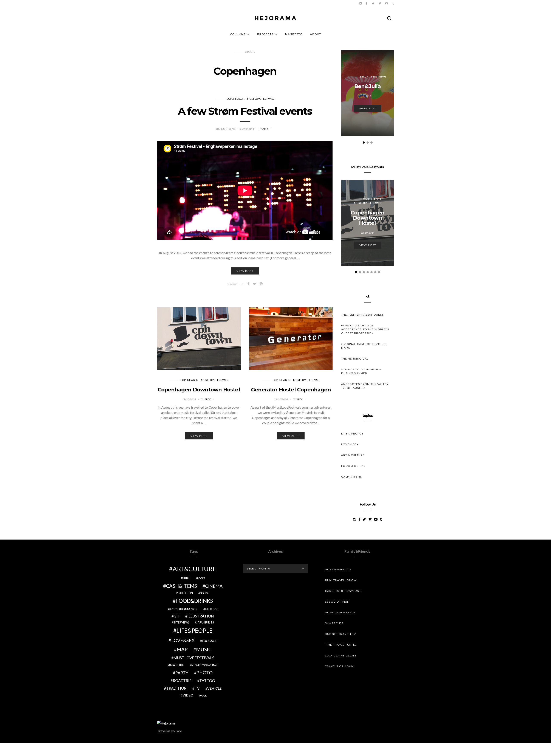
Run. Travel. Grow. (341, 580)
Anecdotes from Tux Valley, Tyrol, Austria (365, 385)
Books (201, 578)
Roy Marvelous (338, 569)
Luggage (209, 641)
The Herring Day (354, 358)
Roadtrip (182, 680)
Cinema (214, 586)
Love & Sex (350, 444)
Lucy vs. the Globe (340, 655)
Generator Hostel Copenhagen (291, 389)
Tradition (176, 688)
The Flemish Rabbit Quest (362, 314)
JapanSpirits (205, 622)
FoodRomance (184, 609)
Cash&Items (181, 586)
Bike (186, 578)
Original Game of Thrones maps (363, 345)
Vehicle (214, 688)
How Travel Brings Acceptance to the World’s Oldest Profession (365, 329)
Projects (265, 34)
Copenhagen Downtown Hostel (199, 389)
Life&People (194, 630)
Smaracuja (334, 623)
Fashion (204, 593)
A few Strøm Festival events (245, 111)
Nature (177, 665)
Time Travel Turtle (341, 644)
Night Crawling (204, 665)
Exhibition (185, 593)
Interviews (378, 76)
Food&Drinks (194, 601)
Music (204, 649)
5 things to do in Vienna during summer (361, 371)
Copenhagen (235, 98)
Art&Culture (195, 568)
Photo (205, 672)
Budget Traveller (340, 634)
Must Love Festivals (260, 98)
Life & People (352, 433)
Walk (203, 695)
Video (188, 695)
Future (211, 609)
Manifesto (294, 34)
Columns (237, 34)
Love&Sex (183, 640)
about (315, 34)
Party (181, 672)
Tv (197, 688)
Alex (265, 128)
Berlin (364, 76)
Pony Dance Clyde (340, 612)
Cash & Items (351, 476)
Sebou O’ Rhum (337, 601)
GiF (177, 616)
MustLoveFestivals (193, 657)
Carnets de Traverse (343, 591)
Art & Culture (353, 455)
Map (182, 649)
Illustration (200, 616)
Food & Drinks (353, 465)
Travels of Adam (339, 666)
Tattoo (207, 680)
